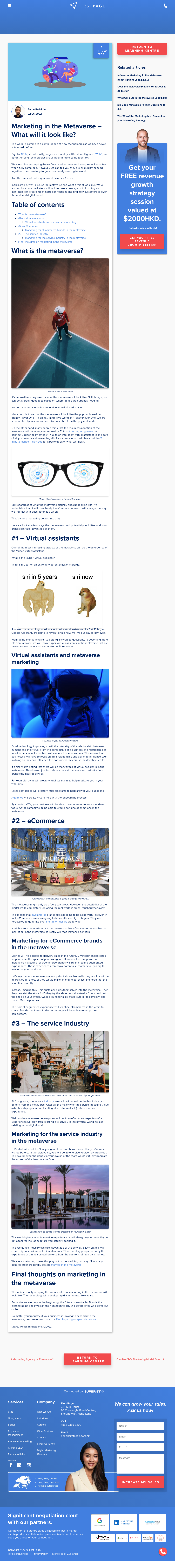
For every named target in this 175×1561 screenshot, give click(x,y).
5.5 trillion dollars (56, 922)
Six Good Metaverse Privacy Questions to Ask (141, 107)
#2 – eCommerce (28, 226)
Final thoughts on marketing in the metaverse (45, 242)
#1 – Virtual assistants (31, 218)
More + (12, 1460)
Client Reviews (45, 1431)
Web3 (98, 154)
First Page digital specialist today (76, 1319)
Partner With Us (16, 1454)
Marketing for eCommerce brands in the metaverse (55, 230)
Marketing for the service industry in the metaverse (55, 238)
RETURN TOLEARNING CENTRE (142, 49)
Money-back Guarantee (65, 1554)
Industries (42, 1418)
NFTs (24, 154)
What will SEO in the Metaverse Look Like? (142, 98)
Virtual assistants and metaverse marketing (50, 222)
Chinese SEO (15, 1448)
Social (11, 1425)
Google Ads (15, 1418)
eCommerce (38, 915)
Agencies (17, 798)
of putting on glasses (80, 431)
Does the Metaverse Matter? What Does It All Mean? (141, 89)
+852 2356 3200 (71, 1425)
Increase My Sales (140, 1482)
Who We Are (44, 1412)
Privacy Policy (40, 1554)
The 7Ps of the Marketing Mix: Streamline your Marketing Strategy (141, 118)
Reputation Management (15, 1433)
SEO (10, 1412)
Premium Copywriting (20, 1441)
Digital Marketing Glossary (46, 1452)
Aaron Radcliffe (37, 109)
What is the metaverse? (32, 214)
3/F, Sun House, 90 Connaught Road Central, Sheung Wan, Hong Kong (78, 1410)
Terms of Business (18, 1554)
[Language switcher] (9, 5)
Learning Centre (46, 1444)
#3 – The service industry (33, 234)
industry (49, 1101)
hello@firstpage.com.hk (75, 1436)
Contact (41, 1437)
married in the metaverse (66, 1265)
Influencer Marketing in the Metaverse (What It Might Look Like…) (139, 77)
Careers (41, 1425)
